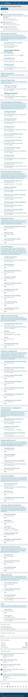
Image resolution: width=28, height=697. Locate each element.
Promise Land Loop (8, 429)
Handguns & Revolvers (10, 257)
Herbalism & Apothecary (9, 351)
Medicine (6, 331)
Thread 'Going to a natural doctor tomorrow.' (14, 669)
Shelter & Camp (8, 233)
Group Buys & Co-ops (10, 567)
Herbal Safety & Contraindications (13, 394)
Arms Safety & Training (10, 302)
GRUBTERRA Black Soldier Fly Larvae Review (13, 143)
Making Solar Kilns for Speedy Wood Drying (13, 205)
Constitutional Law (9, 448)
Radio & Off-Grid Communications (13, 419)
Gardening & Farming (10, 119)
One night (6, 530)
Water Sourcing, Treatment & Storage (14, 194)
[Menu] (2, 3)
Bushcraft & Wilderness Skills (12, 239)
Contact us (3, 695)
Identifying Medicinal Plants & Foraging (15, 361)
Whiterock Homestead (10, 86)
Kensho (19, 334)
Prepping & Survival (7, 219)
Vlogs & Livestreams (7, 73)
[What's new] (23, 3)
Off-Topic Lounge (9, 64)
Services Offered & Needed (11, 561)
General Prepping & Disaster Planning (15, 226)
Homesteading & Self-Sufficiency (11, 102)
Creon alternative (7, 334)
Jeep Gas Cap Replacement (9, 436)
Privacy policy (17, 695)
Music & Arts (7, 527)
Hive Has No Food (8, 137)
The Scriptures (8, 616)
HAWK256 (16, 530)
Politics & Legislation (10, 454)
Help (22, 695)
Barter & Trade (8, 491)
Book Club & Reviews (10, 514)
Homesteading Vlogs (10, 111)
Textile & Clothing (9, 155)
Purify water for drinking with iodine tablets (13, 197)
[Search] (26, 3)
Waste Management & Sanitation (13, 210)
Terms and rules (10, 695)
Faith (2, 604)
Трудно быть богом (8, 22)
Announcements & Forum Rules (13, 43)
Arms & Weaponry (7, 247)
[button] (1, 694)
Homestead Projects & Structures (13, 163)
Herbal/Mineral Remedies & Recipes (14, 368)
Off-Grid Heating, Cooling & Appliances (15, 202)
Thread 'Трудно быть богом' (10, 659)
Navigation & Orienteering (11, 426)
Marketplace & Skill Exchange (10, 547)
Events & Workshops (10, 595)
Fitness (6, 337)
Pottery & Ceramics (9, 126)
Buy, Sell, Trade (8, 555)
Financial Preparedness (10, 484)
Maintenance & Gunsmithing (12, 295)
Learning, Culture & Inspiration (11, 505)
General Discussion (9, 58)
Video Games (7, 520)
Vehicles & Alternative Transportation (14, 433)
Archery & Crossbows (10, 277)
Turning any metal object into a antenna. (12, 422)
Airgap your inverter (8, 184)
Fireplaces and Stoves (10, 187)
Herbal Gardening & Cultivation (13, 381)
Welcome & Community (9, 34)
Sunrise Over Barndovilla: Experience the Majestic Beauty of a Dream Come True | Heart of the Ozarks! (15, 16)
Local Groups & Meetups (11, 583)
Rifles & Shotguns (9, 264)
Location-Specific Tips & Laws (12, 589)
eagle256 (21, 61)
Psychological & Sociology (11, 343)
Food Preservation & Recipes (12, 148)
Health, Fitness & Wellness (9, 316)
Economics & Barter (7, 476)
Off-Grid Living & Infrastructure (11, 172)
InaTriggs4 (21, 55)
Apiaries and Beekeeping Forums (13, 134)
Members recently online (8, 633)
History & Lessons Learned (11, 468)
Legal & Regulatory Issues (11, 308)
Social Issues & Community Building (14, 461)
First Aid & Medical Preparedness (13, 323)
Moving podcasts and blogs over (11, 46)
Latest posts (4, 12)
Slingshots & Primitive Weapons (13, 283)
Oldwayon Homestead (11, 93)
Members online (5, 624)
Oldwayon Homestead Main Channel (11, 20)
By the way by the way (9, 61)
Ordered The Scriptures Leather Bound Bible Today (15, 619)
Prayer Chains (8, 609)
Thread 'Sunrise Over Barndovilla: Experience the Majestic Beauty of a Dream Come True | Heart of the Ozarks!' (15, 675)
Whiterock (11, 90)
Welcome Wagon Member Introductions (11, 24)
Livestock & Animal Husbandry (12, 140)
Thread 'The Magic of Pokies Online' (12, 664)
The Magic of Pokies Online (9, 27)
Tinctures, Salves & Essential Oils (13, 375)
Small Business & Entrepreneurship (14, 497)
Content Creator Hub (8, 80)
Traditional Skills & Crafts (11, 533)
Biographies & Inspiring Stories (13, 539)
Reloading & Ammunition (11, 289)
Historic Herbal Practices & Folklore (14, 388)
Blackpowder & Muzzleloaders (12, 270)
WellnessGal (12, 328)
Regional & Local (6, 575)
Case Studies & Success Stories (12, 400)
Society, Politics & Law (8, 440)
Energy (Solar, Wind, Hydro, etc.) (13, 181)
